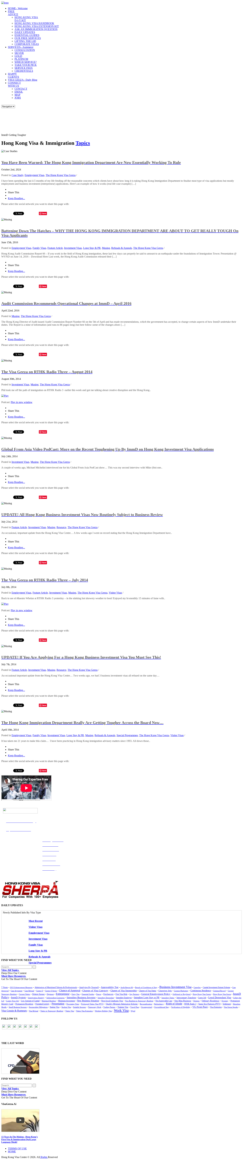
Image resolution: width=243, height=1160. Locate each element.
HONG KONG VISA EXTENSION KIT (37, 26)
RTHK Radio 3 (190, 1004)
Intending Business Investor (81, 997)
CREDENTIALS (24, 71)
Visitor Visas (115, 592)
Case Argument (16, 991)
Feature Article (55, 248)
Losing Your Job (12, 1001)
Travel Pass (134, 1007)
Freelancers (108, 994)
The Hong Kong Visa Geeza (61, 175)
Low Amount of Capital (30, 1001)
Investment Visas (73, 248)
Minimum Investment (66, 1001)
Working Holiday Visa (103, 1011)
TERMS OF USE (17, 1148)
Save (44, 213)
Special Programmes (127, 735)
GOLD (18, 56)
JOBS (18, 97)
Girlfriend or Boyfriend (182, 994)
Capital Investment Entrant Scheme (216, 987)
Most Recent (36, 921)
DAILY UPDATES (25, 32)
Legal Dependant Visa (219, 997)
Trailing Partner (109, 1007)
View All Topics (10, 970)
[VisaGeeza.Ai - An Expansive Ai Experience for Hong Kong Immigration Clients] (121, 1120)
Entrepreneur (62, 994)
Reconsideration (146, 1004)
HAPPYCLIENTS (13, 75)
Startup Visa (54, 1007)
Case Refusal (29, 991)
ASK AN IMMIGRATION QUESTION (36, 29)
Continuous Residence (200, 990)
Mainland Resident (49, 1001)
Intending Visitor (168, 998)
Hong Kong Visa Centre (202, 994)
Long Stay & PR (92, 248)
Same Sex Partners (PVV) (209, 1004)
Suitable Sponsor (79, 1007)
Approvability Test (109, 987)
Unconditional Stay (161, 1007)
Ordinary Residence (210, 1000)
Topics (83, 143)
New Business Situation (88, 1000)
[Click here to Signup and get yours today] (121, 1061)
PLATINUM (21, 59)
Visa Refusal (33, 1011)
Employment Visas (34, 175)
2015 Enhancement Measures (21, 987)
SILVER (19, 53)
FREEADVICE (13, 13)
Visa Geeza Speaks (231, 1007)
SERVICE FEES (24, 68)
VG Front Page (200, 1007)
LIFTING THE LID (25, 41)
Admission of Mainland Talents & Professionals (56, 987)
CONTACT (21, 88)
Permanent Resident (24, 1004)
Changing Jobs (165, 990)
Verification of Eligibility (180, 1007)
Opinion (196, 1001)
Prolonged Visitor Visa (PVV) (92, 1004)
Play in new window (21, 402)
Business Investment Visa (175, 987)
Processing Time (72, 1004)
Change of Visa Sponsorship (123, 990)
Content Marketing (181, 991)
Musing (106, 248)
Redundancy (159, 1004)
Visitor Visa (69, 1011)
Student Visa (66, 1007)
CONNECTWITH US (14, 84)
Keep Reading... (16, 198)
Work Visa (121, 1010)
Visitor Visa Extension (84, 1011)
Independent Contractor (55, 998)
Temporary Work (94, 1007)
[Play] (5, 395)
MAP (17, 94)
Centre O (39, 991)
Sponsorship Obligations (38, 1007)
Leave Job (202, 998)
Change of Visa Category (95, 990)
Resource (61, 527)
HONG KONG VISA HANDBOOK (34, 23)
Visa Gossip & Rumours (14, 1010)
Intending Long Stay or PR (146, 997)
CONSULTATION (25, 50)
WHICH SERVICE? (26, 62)
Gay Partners (134, 994)
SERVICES (20, 47)
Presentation (58, 1003)
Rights (44, 1157)
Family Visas (39, 248)
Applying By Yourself (89, 987)
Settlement (227, 1004)
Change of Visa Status (147, 991)
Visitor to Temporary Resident (51, 1011)
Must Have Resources (13, 976)
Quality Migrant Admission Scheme (122, 1004)
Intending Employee (124, 998)
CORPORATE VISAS (27, 44)
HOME (18, 8)
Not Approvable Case (163, 1001)
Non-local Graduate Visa (112, 1001)
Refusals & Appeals (121, 248)
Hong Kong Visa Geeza (222, 994)
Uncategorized (146, 1007)
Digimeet (50, 994)
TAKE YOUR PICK (26, 65)
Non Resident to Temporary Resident (139, 1001)
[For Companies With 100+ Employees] (30, 897)
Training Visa (123, 1007)
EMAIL (19, 91)
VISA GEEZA (22, 79)
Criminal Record (219, 991)
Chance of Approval (69, 990)
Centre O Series (51, 991)
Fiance (98, 994)
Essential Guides (88, 994)
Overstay (225, 1001)
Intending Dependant (106, 998)
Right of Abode (174, 1003)
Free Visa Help (121, 994)
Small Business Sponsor (18, 1007)
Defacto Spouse (38, 994)
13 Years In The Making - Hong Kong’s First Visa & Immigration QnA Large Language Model (19, 1139)
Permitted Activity (42, 1004)
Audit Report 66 (127, 987)
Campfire (197, 987)
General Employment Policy (155, 994)
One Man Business (182, 1000)
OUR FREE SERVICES (28, 38)
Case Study (17, 175)
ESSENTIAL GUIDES (27, 35)
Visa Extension (216, 1007)
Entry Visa (76, 994)
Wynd (133, 1011)
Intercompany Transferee (186, 998)
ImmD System (18, 997)
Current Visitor (24, 994)
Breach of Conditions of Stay (146, 987)
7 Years (4, 987)
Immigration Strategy (36, 998)
